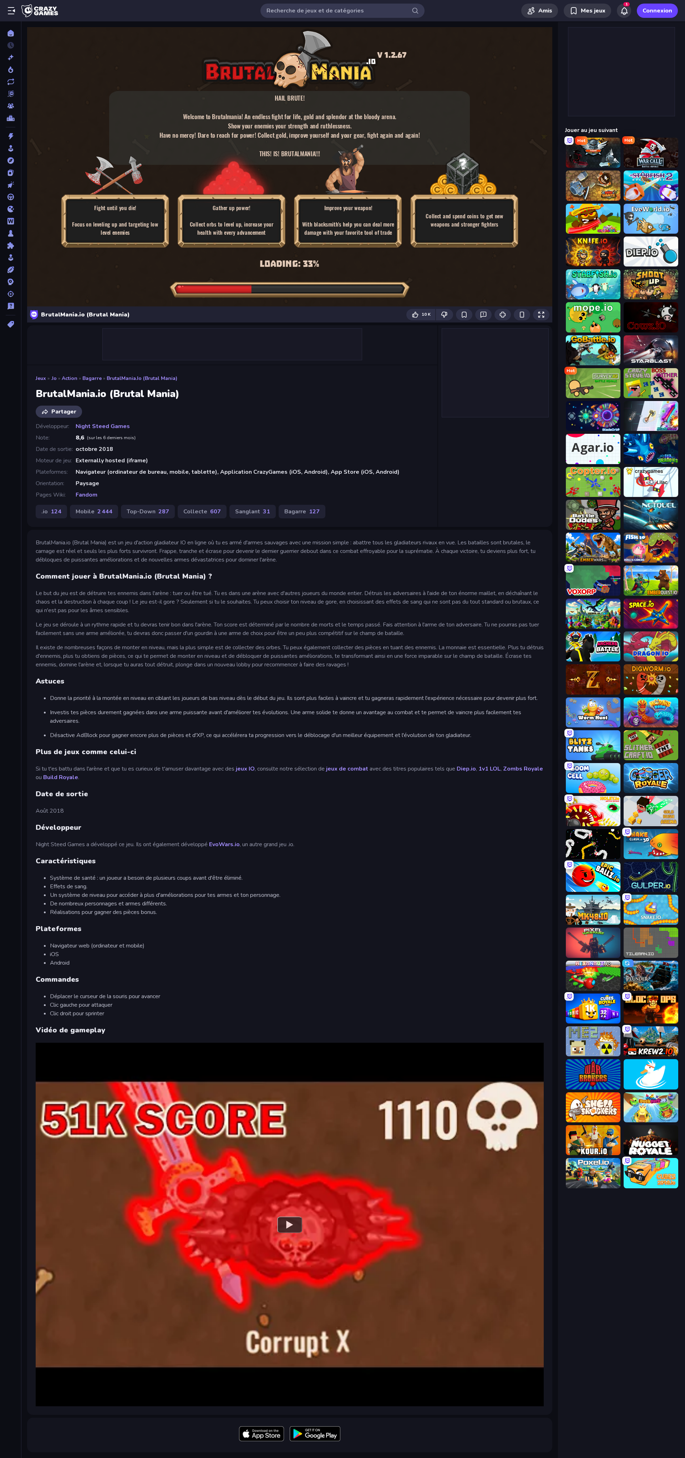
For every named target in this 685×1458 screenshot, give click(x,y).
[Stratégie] (10, 282)
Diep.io (466, 769)
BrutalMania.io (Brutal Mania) (142, 378)
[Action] (10, 136)
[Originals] (10, 94)
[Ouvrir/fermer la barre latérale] (11, 10)
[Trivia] (10, 306)
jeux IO (245, 769)
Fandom (86, 495)
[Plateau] (10, 233)
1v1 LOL (489, 769)
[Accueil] (10, 33)
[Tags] (10, 324)
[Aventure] (10, 160)
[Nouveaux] (10, 57)
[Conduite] (10, 197)
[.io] (10, 209)
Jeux (41, 378)
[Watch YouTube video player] (289, 1224)
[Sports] (10, 270)
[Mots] (10, 221)
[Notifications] (624, 11)
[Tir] (10, 294)
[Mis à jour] (10, 82)
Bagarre (92, 378)
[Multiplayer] (10, 106)
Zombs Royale (523, 769)
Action (69, 378)
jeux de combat (347, 769)
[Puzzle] (10, 245)
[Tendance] (10, 69)
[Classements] (10, 118)
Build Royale (60, 777)
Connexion (657, 11)
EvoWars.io (224, 844)
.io (54, 378)
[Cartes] (10, 173)
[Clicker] (10, 185)
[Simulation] (10, 258)
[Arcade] (10, 148)
